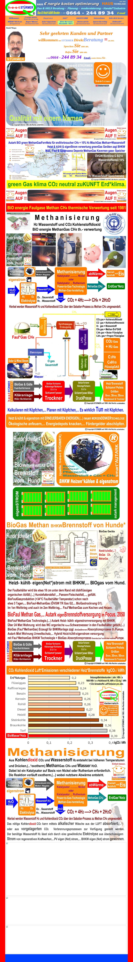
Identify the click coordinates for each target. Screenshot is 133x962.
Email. (87, 57)
